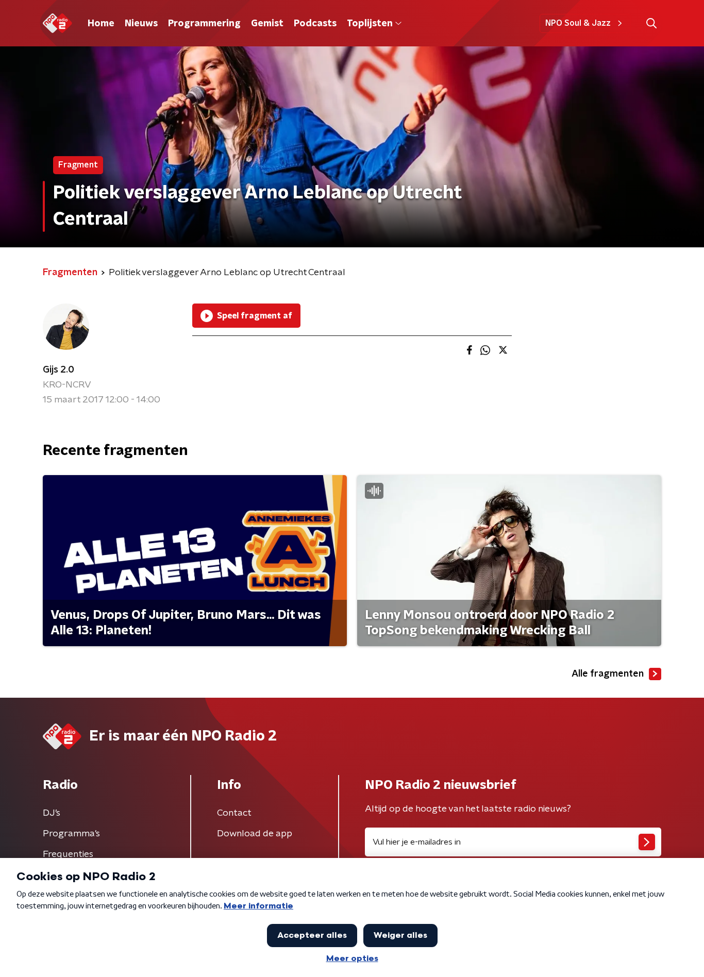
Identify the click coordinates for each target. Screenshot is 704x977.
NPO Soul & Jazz (578, 23)
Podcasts (315, 23)
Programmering (204, 23)
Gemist (267, 23)
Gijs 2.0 (58, 370)
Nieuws (141, 23)
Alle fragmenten (608, 674)
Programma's (71, 833)
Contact (234, 813)
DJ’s (51, 813)
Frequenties (68, 854)
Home (101, 23)
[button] (651, 23)
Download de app (254, 833)
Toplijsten (369, 23)
